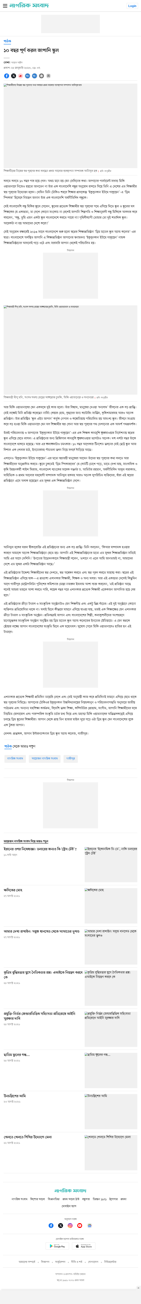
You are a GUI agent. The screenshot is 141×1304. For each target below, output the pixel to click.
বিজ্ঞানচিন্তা (54, 1199)
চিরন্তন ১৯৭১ (99, 1199)
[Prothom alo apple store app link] (84, 1246)
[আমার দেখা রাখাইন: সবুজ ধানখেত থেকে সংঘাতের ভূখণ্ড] (111, 947)
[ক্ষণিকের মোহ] (111, 905)
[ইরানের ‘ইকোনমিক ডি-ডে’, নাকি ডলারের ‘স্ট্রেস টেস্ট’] (111, 864)
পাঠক (7, 41)
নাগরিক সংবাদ (15, 759)
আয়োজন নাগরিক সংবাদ (45, 759)
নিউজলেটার (110, 1262)
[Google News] (89, 1226)
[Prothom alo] (29, 7)
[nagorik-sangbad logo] (70, 1192)
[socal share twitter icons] (14, 78)
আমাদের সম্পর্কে (27, 1262)
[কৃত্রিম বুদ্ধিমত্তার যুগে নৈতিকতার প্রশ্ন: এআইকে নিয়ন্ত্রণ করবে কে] (111, 988)
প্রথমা (123, 1199)
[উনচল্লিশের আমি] (111, 1111)
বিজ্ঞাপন (45, 1262)
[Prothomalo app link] (57, 1246)
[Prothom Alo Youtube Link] (81, 1226)
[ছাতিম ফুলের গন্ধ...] (111, 1070)
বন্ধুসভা (86, 1199)
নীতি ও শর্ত (76, 1262)
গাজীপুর (70, 759)
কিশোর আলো (37, 1199)
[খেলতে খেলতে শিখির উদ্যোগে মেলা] (111, 1152)
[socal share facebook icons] (7, 78)
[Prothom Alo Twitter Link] (62, 1226)
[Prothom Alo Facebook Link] (53, 1226)
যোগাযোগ (93, 1262)
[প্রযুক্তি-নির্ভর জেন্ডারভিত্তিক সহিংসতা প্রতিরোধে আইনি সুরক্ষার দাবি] (111, 1029)
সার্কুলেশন (60, 1262)
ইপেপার (113, 1199)
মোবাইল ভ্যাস (69, 1206)
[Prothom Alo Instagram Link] (72, 1226)
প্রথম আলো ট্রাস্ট (71, 1199)
